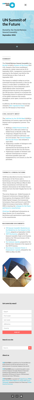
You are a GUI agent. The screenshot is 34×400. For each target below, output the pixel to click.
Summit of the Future (21, 65)
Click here (5, 211)
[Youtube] (21, 396)
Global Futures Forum (20, 128)
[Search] (30, 348)
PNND (29, 379)
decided (5, 65)
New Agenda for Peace (16, 106)
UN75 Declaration (11, 234)
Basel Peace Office (7, 380)
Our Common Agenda (13, 242)
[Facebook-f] (17, 396)
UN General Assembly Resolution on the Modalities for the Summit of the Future (18, 230)
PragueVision (23, 379)
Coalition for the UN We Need (15, 118)
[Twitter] (12, 396)
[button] (25, 4)
